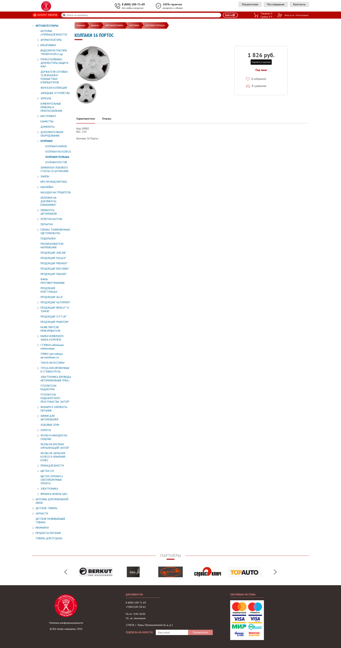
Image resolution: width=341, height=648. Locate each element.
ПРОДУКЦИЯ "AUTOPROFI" (55, 302)
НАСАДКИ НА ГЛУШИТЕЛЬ (55, 192)
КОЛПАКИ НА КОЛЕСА (58, 151)
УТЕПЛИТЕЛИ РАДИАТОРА (48, 387)
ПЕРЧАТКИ (46, 224)
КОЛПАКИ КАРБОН (56, 146)
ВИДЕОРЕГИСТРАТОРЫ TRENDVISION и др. (53, 52)
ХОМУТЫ (45, 430)
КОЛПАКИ (46, 141)
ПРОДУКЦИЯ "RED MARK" (54, 268)
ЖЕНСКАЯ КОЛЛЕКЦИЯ (53, 87)
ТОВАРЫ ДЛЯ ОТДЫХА (49, 538)
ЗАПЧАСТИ (42, 513)
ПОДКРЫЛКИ (48, 238)
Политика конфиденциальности (66, 622)
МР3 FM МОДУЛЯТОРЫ (53, 181)
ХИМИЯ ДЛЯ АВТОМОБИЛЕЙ (49, 417)
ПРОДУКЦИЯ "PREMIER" (54, 263)
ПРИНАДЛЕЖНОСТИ (52, 465)
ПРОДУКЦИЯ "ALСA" (51, 297)
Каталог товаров (47, 14)
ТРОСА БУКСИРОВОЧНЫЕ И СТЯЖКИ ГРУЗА (54, 369)
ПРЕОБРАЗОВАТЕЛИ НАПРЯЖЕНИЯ (51, 245)
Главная (81, 25)
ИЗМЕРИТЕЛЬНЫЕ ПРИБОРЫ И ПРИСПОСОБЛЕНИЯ (51, 107)
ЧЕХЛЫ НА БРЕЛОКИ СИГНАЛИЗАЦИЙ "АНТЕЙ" (54, 446)
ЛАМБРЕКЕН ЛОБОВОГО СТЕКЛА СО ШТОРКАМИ (54, 169)
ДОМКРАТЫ (47, 126)
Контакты (299, 4)
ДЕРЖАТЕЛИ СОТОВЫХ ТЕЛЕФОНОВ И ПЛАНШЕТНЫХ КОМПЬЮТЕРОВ (54, 77)
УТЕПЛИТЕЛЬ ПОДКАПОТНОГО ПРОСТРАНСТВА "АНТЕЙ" (54, 398)
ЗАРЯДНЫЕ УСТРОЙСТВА (55, 93)
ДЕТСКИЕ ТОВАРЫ (46, 508)
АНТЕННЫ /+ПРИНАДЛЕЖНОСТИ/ (53, 32)
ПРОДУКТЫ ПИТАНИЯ (48, 533)
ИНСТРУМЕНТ (48, 116)
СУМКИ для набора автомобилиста (51, 355)
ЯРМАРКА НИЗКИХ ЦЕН (53, 494)
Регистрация (302, 15)
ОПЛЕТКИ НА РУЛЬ (51, 219)
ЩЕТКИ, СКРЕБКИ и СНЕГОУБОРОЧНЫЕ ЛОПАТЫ (51, 480)
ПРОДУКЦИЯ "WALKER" (53, 274)
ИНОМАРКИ (42, 527)
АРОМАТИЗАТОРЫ (51, 40)
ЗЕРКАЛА (45, 98)
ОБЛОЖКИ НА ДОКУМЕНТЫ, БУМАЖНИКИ (48, 201)
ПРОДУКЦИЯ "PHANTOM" (54, 322)
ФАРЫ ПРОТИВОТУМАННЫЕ (52, 281)
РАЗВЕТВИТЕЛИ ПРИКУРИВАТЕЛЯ (50, 329)
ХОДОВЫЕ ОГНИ (49, 424)
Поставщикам (275, 4)
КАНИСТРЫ (46, 121)
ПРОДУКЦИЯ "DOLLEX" (53, 258)
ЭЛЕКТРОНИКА (49, 488)
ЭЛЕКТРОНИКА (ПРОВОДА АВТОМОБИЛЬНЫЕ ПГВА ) (55, 378)
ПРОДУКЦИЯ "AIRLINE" (53, 252)
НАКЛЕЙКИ (46, 187)
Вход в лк (289, 15)
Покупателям (250, 4)
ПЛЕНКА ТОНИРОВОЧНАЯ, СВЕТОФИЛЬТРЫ (55, 231)
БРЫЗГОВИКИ (48, 45)
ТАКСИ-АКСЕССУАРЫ (52, 362)
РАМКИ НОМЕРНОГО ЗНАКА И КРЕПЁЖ (52, 337)
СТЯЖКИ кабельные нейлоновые (52, 346)
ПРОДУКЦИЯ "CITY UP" (53, 316)
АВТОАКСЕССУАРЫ (47, 25)
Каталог (95, 25)
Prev (65, 572)
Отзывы (106, 118)
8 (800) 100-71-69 (133, 4)
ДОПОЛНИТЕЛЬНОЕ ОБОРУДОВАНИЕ (52, 133)
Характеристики (85, 118)
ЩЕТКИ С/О (47, 471)
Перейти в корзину (261, 62)
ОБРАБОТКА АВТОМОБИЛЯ (48, 211)
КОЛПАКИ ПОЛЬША (57, 157)
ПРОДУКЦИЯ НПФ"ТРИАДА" (49, 289)
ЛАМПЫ (44, 176)
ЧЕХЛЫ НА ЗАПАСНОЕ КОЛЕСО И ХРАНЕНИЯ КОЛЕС (53, 456)
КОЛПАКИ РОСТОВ (56, 162)
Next (275, 572)
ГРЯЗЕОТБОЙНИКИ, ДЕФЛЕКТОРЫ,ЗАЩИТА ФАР (54, 63)
